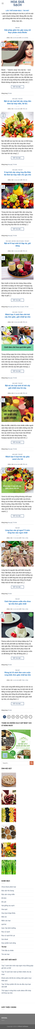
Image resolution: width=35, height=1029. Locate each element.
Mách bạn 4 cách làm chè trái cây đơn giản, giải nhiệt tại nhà (17, 315)
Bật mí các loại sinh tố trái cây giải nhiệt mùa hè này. (17, 386)
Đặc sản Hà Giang (7, 891)
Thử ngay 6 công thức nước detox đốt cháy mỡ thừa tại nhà (16, 992)
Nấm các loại (5, 921)
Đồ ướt (3, 902)
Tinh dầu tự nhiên (7, 950)
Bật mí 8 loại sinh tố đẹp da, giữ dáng (17, 244)
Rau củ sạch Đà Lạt (8, 935)
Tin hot (17, 27)
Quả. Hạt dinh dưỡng (8, 928)
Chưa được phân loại (8, 887)
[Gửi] (32, 763)
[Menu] (2, 3)
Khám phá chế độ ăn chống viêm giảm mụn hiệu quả (16, 979)
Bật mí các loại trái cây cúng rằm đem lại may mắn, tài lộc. (17, 102)
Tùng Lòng (25, 538)
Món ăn (4, 917)
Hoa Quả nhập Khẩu (8, 913)
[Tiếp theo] (30, 716)
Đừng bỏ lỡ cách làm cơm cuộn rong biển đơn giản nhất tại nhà (17, 673)
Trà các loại (5, 954)
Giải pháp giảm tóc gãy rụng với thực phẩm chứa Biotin (17, 31)
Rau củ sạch (20, 241)
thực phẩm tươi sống (8, 943)
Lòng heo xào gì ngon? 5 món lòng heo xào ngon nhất (17, 531)
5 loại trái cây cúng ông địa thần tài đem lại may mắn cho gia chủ (17, 173)
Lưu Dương (25, 37)
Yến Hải (25, 109)
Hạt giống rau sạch (7, 905)
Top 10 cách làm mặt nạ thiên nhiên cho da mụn (16, 973)
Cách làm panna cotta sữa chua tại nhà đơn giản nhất (17, 602)
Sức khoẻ (4, 939)
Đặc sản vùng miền (8, 894)
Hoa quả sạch (17, 3)
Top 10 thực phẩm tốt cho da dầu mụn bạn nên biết (16, 985)
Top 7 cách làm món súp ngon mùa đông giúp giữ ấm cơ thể (17, 967)
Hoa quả (14, 98)
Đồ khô (3, 898)
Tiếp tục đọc (17, 86)
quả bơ (14, 241)
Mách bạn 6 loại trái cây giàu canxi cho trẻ (18, 458)
